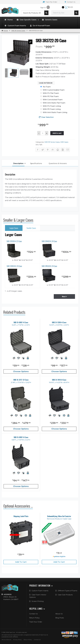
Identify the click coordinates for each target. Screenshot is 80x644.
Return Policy (34, 618)
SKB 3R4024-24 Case (49, 241)
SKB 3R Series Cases (18, 30)
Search (46, 12)
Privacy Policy (17, 639)
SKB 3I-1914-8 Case (59, 380)
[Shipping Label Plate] (21, 533)
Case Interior (45, 83)
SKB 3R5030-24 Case (49, 266)
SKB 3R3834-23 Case (14, 241)
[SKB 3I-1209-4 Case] (59, 342)
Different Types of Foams (67, 591)
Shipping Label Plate (20, 516)
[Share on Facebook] (38, 150)
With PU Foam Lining (52, 106)
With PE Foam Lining (52, 109)
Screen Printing (38, 601)
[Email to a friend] (68, 150)
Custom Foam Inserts (40, 591)
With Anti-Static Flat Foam (54, 103)
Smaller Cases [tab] (31, 227)
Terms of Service (6, 639)
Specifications (36, 163)
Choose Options (21, 371)
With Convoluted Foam (53, 100)
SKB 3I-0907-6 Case (21, 437)
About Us (58, 614)
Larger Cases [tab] (13, 227)
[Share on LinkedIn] (53, 150)
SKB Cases (64, 142)
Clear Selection (47, 117)
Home (6, 30)
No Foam (47, 87)
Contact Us (70, 2)
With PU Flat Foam (51, 93)
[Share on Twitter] (43, 150)
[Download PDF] (63, 150)
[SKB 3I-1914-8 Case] (59, 399)
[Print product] (58, 150)
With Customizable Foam (54, 90)
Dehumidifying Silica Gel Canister (59, 516)
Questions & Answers (58, 163)
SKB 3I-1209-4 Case (59, 322)
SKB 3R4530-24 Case (14, 266)
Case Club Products (65, 595)
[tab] (18, 163)
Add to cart (57, 133)
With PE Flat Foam (51, 96)
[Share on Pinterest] (48, 150)
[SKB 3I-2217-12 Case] (21, 399)
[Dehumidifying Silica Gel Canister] (59, 534)
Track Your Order (35, 622)
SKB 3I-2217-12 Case (20, 380)
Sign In (43, 8)
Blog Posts (59, 618)
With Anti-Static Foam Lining (55, 112)
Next (64, 296)
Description (18, 163)
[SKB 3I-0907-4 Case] (21, 342)
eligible (59, 556)
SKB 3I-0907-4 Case (21, 322)
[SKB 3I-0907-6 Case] (21, 456)
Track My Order (51, 2)
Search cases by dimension (76, 12)
